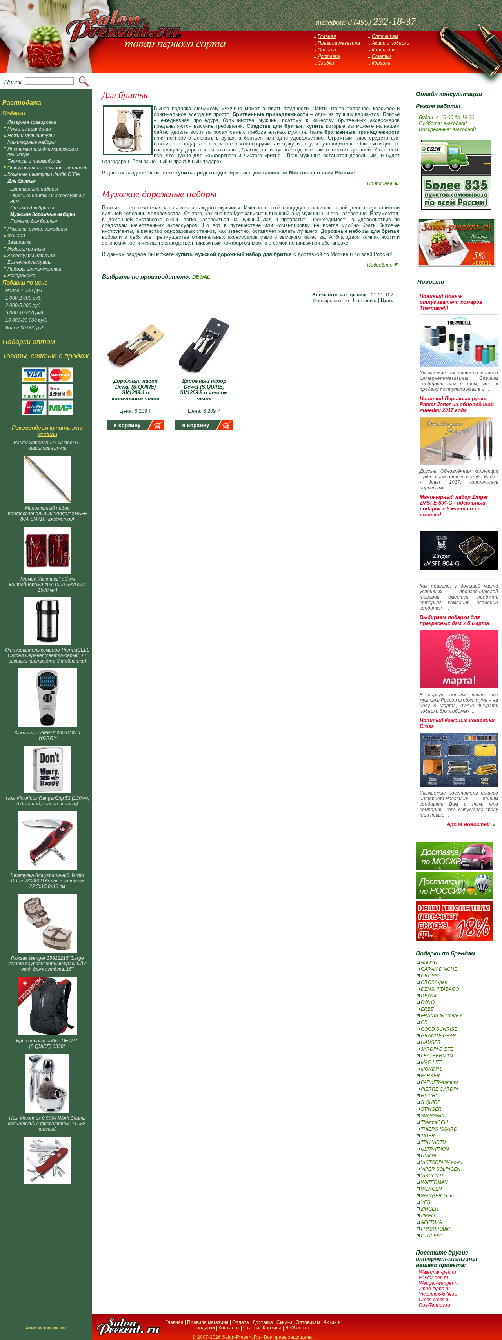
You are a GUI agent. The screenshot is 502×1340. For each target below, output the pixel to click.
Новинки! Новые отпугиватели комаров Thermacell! (451, 302)
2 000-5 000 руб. (23, 305)
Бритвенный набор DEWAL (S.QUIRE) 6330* (47, 1043)
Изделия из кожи (26, 249)
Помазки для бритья (33, 221)
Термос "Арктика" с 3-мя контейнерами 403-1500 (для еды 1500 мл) (47, 584)
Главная (327, 36)
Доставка (329, 56)
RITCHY (429, 1096)
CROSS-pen (434, 982)
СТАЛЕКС (432, 1235)
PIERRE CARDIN (439, 1089)
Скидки (326, 63)
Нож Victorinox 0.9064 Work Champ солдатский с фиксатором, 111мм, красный (47, 1123)
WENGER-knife (437, 1195)
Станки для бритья (32, 208)
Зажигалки (19, 242)
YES (425, 1202)
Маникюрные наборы (31, 142)
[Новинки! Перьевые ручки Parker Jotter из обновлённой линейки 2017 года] (459, 463)
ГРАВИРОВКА (436, 1229)
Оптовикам (385, 36)
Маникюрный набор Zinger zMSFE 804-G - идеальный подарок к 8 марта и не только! (454, 505)
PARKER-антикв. (440, 1082)
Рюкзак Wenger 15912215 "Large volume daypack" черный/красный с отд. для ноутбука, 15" (47, 963)
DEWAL (429, 996)
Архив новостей (468, 824)
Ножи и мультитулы (31, 135)
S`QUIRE (430, 1102)
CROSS (429, 976)
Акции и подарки (390, 43)
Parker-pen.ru (433, 1277)
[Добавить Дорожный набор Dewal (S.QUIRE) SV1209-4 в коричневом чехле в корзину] (135, 429)
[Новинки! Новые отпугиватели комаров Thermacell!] (459, 365)
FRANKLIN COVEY (441, 1016)
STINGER (431, 1109)
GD (424, 1022)
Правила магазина (339, 43)
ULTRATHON (435, 1149)
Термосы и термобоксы (34, 161)
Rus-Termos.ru (434, 1305)
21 (373, 295)
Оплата (327, 50)
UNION (428, 1155)
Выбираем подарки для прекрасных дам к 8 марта (454, 620)
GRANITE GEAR (438, 1036)
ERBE (427, 1009)
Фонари (16, 235)
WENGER (431, 1189)
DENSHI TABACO (440, 989)
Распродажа (21, 275)
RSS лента (297, 1328)
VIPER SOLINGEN (440, 1169)
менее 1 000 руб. (24, 290)
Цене (387, 300)
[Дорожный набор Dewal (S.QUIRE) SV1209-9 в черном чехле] (204, 376)
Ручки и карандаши (29, 129)
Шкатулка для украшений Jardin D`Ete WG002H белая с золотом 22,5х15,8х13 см (47, 881)
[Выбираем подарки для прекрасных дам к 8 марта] (459, 687)
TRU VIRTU (433, 1142)
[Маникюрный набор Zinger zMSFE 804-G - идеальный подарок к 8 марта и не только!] (459, 578)
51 (381, 295)
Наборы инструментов (34, 269)
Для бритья (21, 181)
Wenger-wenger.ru (439, 1283)
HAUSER (431, 1042)
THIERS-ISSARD (439, 1129)
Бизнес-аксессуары (29, 262)
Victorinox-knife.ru (438, 1294)
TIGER (428, 1135)
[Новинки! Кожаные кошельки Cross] (459, 785)
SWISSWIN (433, 1115)
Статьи (381, 56)
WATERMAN (434, 1182)
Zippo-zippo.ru (434, 1288)
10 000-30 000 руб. (26, 320)
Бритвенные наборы (34, 189)
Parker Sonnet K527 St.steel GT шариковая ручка (47, 445)
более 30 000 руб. (25, 327)
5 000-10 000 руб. (24, 313)
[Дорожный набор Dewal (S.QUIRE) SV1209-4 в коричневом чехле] (135, 376)
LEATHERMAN (437, 1056)
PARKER (430, 1076)
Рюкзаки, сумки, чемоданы (37, 229)
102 (389, 295)
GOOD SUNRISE (439, 1029)
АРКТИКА (431, 1222)
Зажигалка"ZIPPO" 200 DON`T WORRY (47, 735)
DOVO (428, 1002)
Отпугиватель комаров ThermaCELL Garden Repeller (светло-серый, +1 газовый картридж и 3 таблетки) (47, 655)
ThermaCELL (435, 1122)
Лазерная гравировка (31, 122)
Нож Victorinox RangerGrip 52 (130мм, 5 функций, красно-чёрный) (47, 800)
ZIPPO (428, 1215)
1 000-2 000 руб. (23, 298)
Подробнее (380, 183)
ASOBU (429, 962)
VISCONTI (432, 1175)
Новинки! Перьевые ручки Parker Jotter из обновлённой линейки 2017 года (457, 404)
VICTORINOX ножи (441, 1162)
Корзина (381, 63)
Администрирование (46, 1327)
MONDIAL (431, 1069)
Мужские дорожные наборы (42, 214)
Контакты (384, 50)
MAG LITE (431, 1062)
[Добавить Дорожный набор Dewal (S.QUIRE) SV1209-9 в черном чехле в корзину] (204, 429)
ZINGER (429, 1209)
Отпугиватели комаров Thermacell (47, 168)
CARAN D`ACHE (439, 969)
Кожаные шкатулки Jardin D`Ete (43, 174)
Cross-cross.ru (434, 1299)
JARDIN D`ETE (437, 1049)
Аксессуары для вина (31, 255)
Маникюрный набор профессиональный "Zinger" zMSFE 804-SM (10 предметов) (47, 513)
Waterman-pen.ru (437, 1272)
